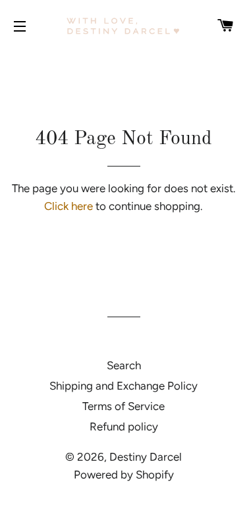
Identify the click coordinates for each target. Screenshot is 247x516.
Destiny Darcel (145, 456)
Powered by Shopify (124, 474)
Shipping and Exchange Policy (123, 385)
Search (124, 365)
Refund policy (124, 426)
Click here (68, 206)
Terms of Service (123, 406)
